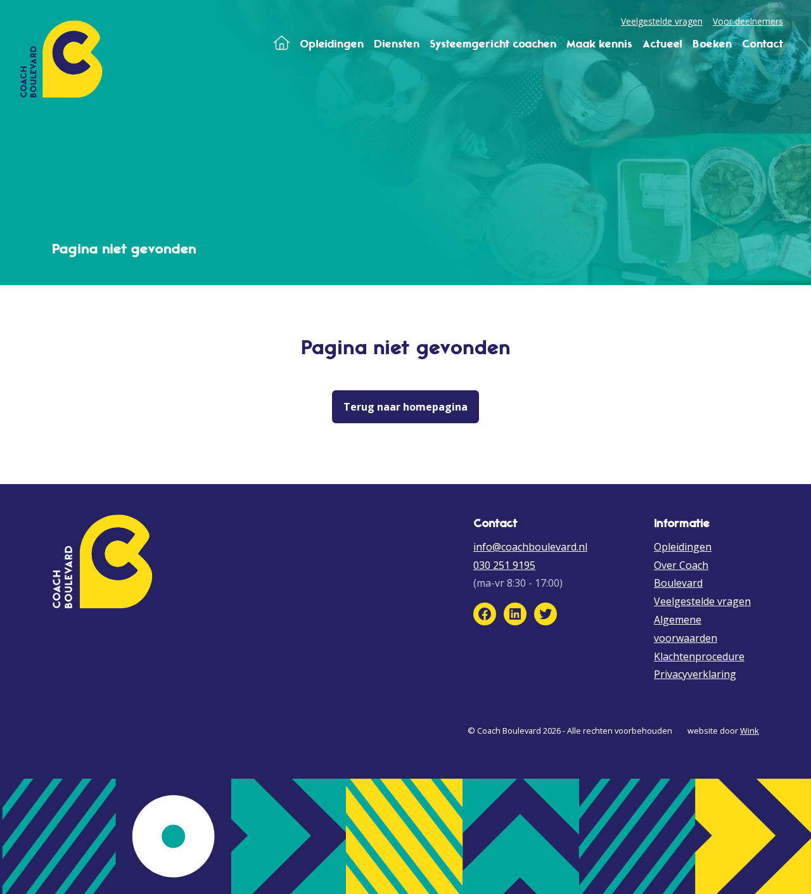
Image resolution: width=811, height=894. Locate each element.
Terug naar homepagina (405, 407)
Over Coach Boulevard (681, 574)
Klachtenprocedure (699, 656)
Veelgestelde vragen (662, 21)
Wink (749, 730)
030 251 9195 (504, 565)
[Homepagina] (282, 44)
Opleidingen (683, 547)
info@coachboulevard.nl (530, 547)
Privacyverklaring (695, 674)
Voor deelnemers (748, 21)
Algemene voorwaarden (685, 629)
